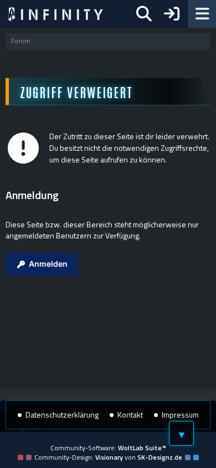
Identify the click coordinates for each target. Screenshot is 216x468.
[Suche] (144, 14)
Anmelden (48, 263)
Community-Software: (108, 447)
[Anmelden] (172, 14)
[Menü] (202, 14)
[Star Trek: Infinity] (55, 14)
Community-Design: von (108, 457)
